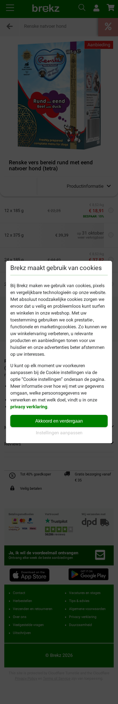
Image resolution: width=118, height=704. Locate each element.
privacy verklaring (28, 406)
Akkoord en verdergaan (59, 421)
